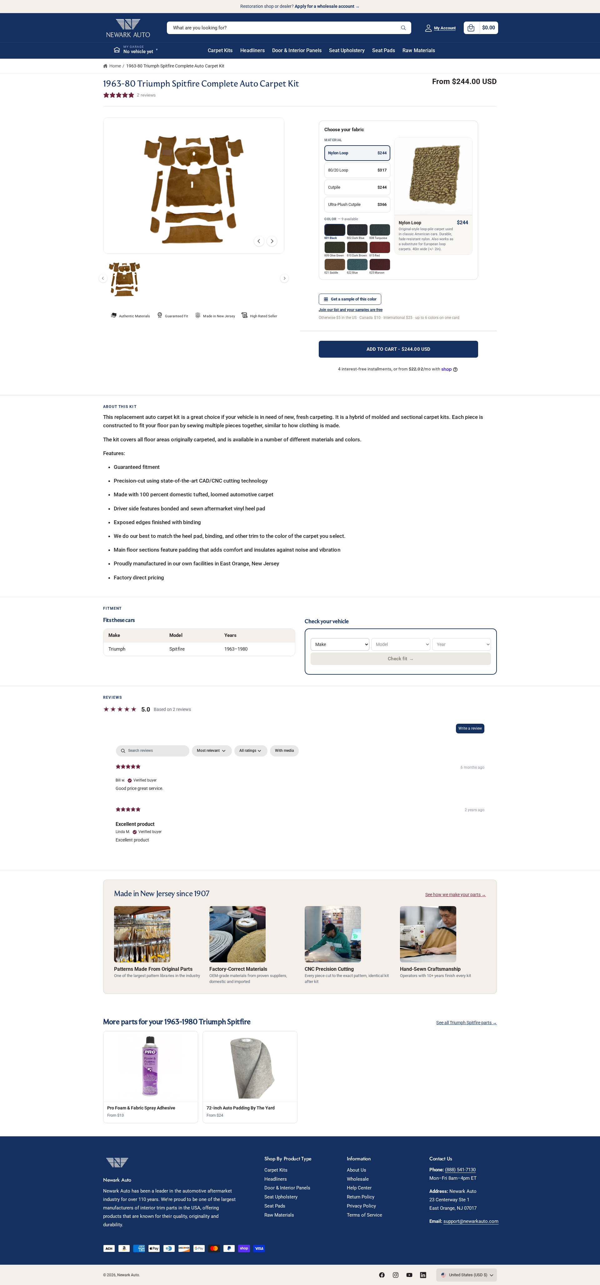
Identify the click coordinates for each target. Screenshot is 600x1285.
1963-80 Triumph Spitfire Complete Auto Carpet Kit (175, 65)
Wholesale (358, 1179)
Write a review (470, 728)
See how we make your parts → (455, 894)
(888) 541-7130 (460, 1170)
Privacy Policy (361, 1206)
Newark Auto (128, 1275)
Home (115, 65)
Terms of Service (364, 1215)
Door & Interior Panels (287, 1188)
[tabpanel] (300, 796)
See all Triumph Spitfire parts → (466, 1022)
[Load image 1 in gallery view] (124, 278)
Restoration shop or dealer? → (300, 6)
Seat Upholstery (281, 1197)
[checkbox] (284, 751)
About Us (356, 1170)
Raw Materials (279, 1215)
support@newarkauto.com (470, 1221)
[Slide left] (259, 241)
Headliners (275, 1179)
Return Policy (360, 1197)
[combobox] (289, 28)
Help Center (359, 1188)
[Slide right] (272, 241)
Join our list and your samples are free (350, 310)
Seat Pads (274, 1206)
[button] (481, 28)
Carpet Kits (276, 1170)
